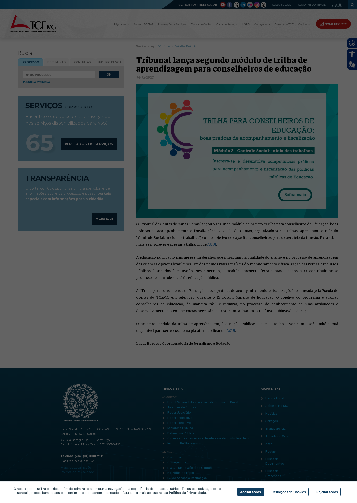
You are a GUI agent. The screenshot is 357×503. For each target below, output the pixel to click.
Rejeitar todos (327, 492)
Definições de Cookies (289, 492)
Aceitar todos (250, 492)
